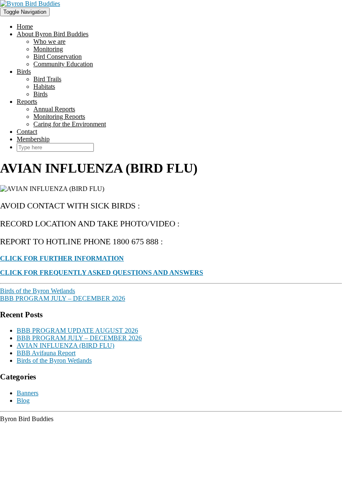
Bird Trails (47, 79)
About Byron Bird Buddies (52, 34)
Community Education (63, 64)
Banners (27, 393)
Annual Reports (54, 109)
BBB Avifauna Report (46, 352)
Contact (27, 131)
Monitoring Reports (59, 116)
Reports (27, 101)
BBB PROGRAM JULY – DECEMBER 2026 (62, 298)
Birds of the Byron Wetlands (37, 290)
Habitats (44, 86)
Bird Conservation (57, 56)
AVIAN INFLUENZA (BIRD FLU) (65, 345)
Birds (24, 71)
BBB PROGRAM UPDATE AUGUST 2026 (77, 330)
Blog (23, 400)
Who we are (49, 41)
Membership (33, 139)
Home (25, 26)
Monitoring (48, 49)
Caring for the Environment (69, 124)
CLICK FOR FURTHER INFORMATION (62, 258)
